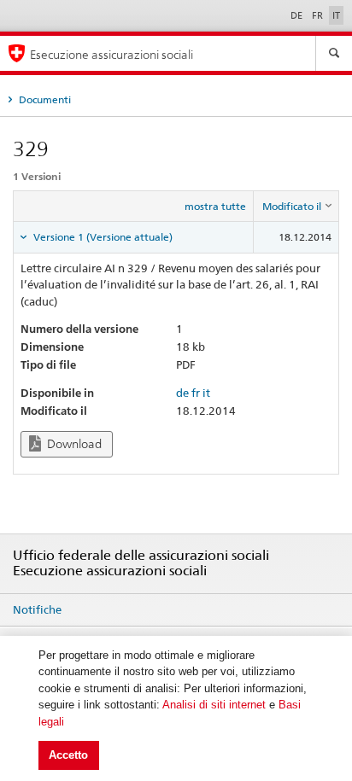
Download (73, 444)
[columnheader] (296, 206)
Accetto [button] (68, 755)
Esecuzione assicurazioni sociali (111, 54)
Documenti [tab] (43, 99)
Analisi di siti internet (214, 704)
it (206, 392)
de (182, 392)
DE (297, 15)
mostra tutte (215, 206)
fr (195, 392)
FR (319, 15)
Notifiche (37, 609)
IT (336, 15)
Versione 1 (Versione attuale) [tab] (102, 236)
